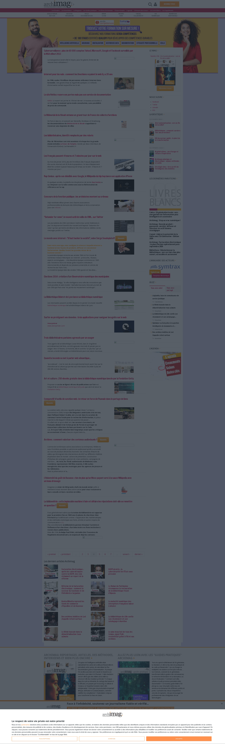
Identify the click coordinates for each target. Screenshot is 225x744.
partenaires (25, 724)
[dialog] (112, 726)
